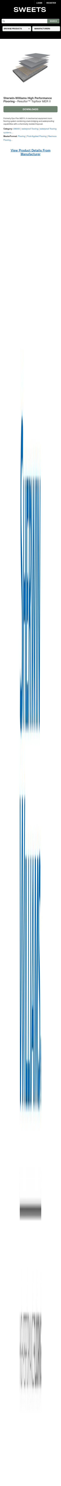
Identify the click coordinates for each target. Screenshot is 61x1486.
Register (51, 3)
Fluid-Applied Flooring (36, 136)
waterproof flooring (30, 128)
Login (39, 3)
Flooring (21, 136)
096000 (16, 128)
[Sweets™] (30, 9)
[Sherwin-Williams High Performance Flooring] (30, 901)
